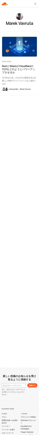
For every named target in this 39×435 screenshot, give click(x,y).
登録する (32, 385)
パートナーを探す (8, 429)
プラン (4, 417)
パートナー (6, 426)
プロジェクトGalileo (28, 417)
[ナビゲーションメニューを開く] (35, 4)
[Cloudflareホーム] (5, 3)
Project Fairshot (27, 432)
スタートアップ (7, 433)
